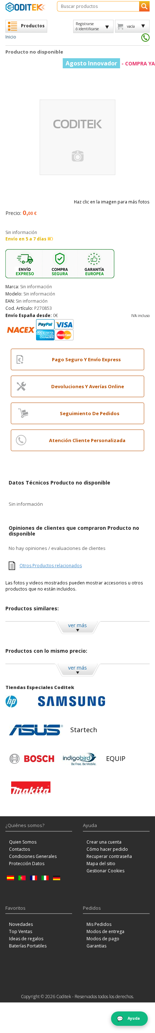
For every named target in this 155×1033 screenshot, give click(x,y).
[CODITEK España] (25, 7)
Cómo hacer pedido (107, 849)
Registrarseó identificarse (87, 26)
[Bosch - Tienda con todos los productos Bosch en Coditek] (31, 759)
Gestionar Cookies (105, 871)
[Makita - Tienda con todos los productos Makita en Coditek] (30, 787)
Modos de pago (103, 939)
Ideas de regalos (26, 939)
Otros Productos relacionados (50, 566)
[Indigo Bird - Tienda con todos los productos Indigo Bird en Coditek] (80, 759)
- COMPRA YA (110, 63)
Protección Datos (26, 863)
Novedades (21, 924)
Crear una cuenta (104, 842)
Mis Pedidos (99, 924)
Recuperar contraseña (109, 856)
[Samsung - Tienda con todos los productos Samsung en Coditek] (71, 701)
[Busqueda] (144, 6)
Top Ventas (20, 931)
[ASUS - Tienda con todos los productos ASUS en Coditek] (36, 730)
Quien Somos (22, 842)
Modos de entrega (105, 931)
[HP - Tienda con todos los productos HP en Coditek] (19, 701)
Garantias (96, 946)
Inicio (10, 37)
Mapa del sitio (101, 863)
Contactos (19, 849)
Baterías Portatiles (27, 946)
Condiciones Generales (33, 856)
